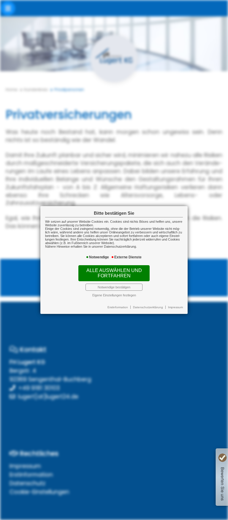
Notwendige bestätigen (114, 287)
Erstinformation (117, 307)
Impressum (175, 307)
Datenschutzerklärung (148, 307)
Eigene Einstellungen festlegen (114, 295)
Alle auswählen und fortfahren (114, 273)
